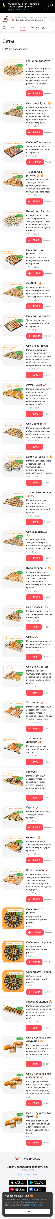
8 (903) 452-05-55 (27, 1174)
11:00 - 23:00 (27, 1170)
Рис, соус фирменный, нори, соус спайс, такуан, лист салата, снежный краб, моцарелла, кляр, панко (38, 1126)
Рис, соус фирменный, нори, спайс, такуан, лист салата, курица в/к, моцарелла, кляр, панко (38, 1049)
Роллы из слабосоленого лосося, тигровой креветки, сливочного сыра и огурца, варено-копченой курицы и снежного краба (38, 396)
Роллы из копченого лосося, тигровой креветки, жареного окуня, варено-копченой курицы (38, 506)
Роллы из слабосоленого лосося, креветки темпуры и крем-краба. (39, 614)
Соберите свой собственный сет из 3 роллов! (37, 979)
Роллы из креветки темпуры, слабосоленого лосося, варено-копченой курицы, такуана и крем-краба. (38, 677)
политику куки (35, 1205)
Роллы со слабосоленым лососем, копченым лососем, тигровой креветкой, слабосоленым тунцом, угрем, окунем (39, 713)
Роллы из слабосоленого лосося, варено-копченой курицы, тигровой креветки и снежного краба (38, 1012)
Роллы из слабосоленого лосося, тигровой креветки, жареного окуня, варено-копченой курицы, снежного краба (38, 185)
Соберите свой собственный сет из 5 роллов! (37, 919)
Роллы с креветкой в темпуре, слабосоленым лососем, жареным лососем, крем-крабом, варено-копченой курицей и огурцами (39, 882)
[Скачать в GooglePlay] (37, 1182)
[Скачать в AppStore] (18, 1182)
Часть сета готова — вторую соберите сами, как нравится (37, 149)
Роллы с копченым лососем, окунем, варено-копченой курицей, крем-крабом (38, 846)
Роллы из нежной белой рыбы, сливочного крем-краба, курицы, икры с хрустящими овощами (38, 432)
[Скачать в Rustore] (37, 1189)
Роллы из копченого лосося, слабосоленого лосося (37, 749)
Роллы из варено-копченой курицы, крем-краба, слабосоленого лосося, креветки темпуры (39, 292)
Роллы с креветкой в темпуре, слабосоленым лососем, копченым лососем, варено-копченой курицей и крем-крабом (39, 580)
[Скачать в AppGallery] (18, 1189)
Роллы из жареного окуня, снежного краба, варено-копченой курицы (39, 644)
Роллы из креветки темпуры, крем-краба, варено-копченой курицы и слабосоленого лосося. (38, 544)
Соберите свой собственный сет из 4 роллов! (37, 949)
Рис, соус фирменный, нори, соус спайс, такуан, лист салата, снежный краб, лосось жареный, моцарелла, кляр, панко (38, 1087)
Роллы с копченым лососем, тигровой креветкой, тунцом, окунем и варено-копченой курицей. (35, 782)
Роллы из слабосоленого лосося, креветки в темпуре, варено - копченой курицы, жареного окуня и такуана (39, 467)
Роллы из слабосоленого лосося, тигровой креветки (38, 814)
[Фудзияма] (5, 19)
